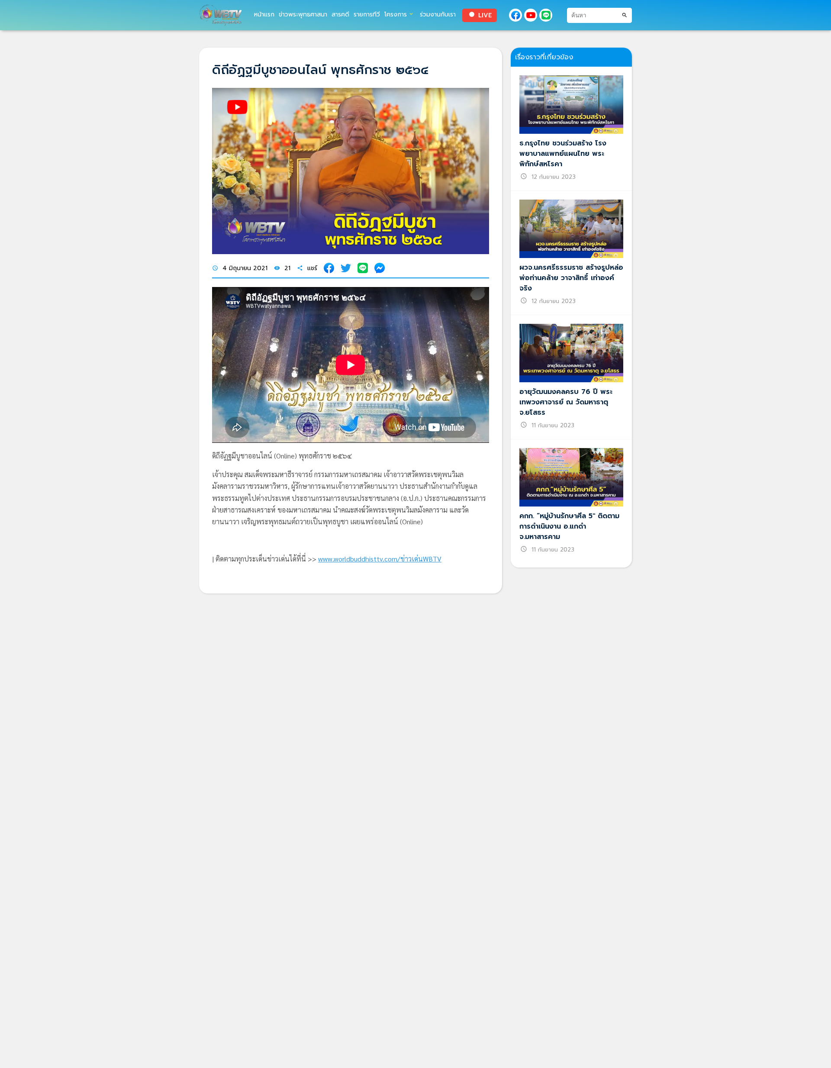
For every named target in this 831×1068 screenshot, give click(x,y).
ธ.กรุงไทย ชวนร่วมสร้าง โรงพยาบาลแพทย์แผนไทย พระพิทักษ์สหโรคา (562, 153)
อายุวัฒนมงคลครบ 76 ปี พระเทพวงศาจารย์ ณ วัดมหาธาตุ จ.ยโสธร (565, 402)
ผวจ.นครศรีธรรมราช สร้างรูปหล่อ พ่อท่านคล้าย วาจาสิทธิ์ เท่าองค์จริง (571, 278)
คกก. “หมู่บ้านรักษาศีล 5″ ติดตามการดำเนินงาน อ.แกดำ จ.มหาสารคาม (569, 526)
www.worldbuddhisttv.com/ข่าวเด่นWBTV (379, 558)
